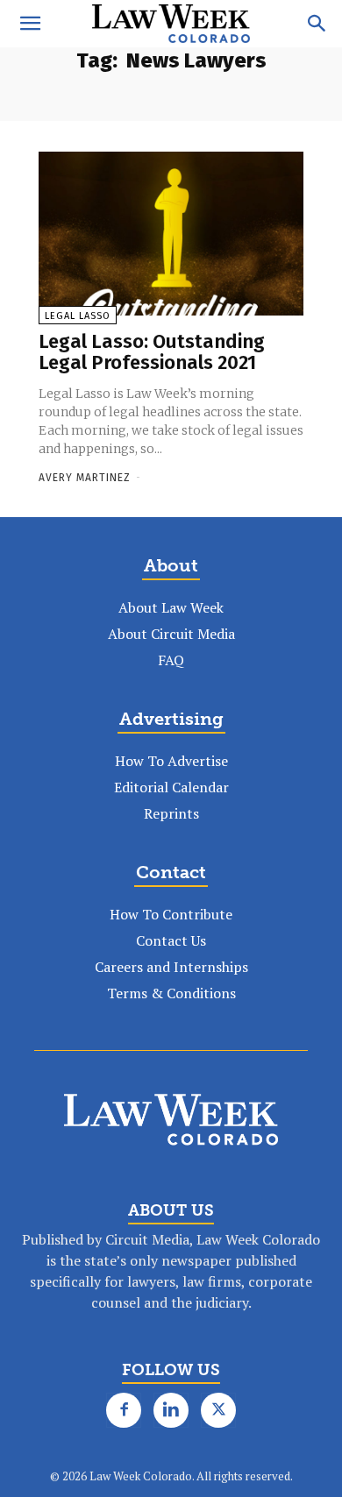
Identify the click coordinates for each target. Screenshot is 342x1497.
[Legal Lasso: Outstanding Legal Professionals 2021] (171, 234)
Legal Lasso (77, 316)
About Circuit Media (171, 633)
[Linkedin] (171, 1410)
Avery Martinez (85, 478)
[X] (218, 1410)
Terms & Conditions (171, 993)
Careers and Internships (171, 966)
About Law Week (171, 607)
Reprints (171, 813)
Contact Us (171, 940)
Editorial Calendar (171, 787)
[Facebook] (123, 1410)
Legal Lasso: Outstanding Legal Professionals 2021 (152, 352)
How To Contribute (171, 914)
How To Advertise (171, 760)
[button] (30, 23)
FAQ (171, 660)
